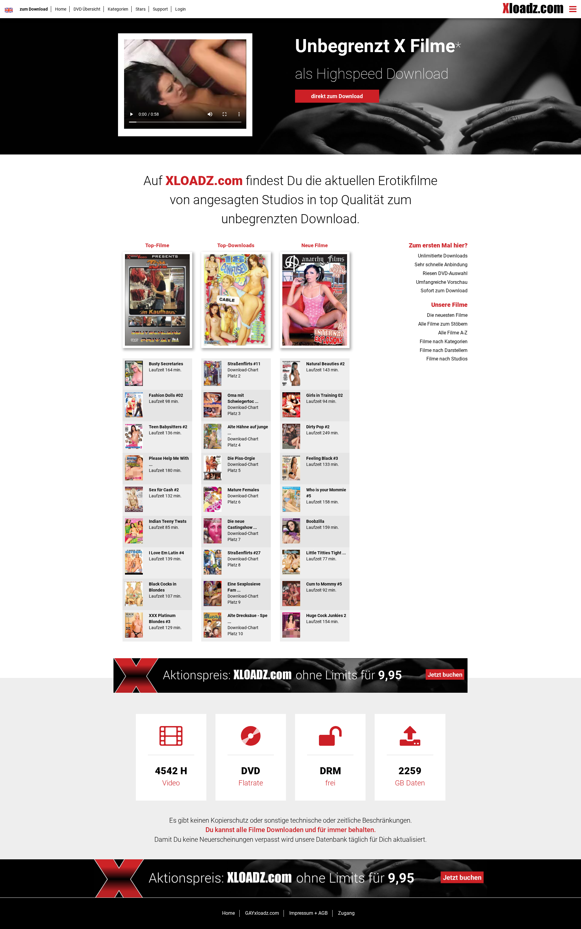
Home (60, 9)
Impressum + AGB (308, 913)
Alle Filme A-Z (453, 333)
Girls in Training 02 (324, 398)
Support (160, 9)
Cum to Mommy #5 (324, 587)
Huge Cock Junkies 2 (326, 618)
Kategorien (118, 9)
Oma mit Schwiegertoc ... (243, 404)
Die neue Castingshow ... (243, 530)
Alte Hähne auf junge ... (248, 435)
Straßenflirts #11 (244, 369)
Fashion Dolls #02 (166, 398)
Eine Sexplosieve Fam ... (244, 593)
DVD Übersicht (87, 9)
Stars (141, 9)
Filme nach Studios (447, 359)
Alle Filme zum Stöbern (443, 324)
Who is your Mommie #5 (326, 495)
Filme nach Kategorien (444, 341)
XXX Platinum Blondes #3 (165, 621)
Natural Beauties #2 (325, 366)
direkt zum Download (337, 96)
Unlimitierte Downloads (443, 256)
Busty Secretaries (166, 366)
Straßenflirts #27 (244, 558)
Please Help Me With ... (169, 464)
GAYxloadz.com (262, 913)
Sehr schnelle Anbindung (441, 264)
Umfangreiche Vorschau (442, 282)
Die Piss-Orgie (243, 464)
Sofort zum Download (444, 291)
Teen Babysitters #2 (168, 429)
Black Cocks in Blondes (165, 590)
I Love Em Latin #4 (166, 555)
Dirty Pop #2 (322, 429)
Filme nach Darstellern (444, 350)
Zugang (346, 913)
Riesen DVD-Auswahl (445, 273)
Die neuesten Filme (447, 315)
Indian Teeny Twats (167, 524)
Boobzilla (322, 524)
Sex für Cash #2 (165, 492)
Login (180, 9)
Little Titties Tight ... (326, 555)
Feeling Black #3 (322, 461)
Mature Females (243, 495)
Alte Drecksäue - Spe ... (248, 624)
